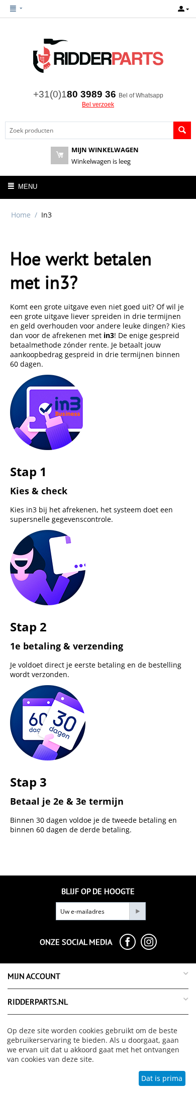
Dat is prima (161, 1078)
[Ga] (137, 911)
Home (21, 215)
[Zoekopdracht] (182, 130)
